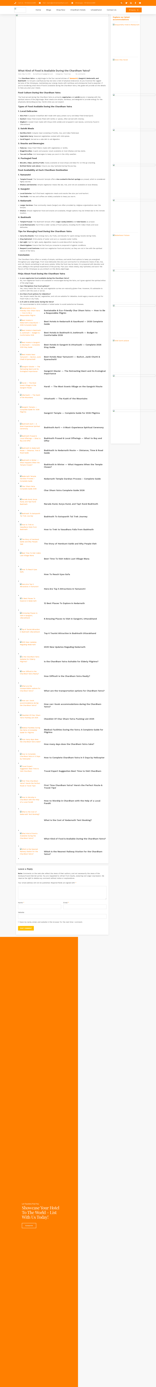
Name (21, 903)
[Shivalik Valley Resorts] (134, 145)
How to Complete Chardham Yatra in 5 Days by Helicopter (74, 757)
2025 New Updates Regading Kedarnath (64, 647)
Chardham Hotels (77, 10)
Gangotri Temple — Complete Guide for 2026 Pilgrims (72, 413)
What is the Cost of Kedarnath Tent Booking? (68, 820)
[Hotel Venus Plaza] (134, 390)
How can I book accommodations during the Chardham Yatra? (72, 705)
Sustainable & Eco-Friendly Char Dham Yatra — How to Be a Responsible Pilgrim (74, 311)
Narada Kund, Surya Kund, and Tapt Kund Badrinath (71, 504)
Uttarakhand (96, 10)
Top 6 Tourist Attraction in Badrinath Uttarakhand (70, 633)
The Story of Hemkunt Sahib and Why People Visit (70, 543)
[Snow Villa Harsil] (134, 74)
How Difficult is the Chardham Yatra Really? (67, 676)
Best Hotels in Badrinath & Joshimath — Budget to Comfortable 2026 (71, 333)
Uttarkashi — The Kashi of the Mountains (65, 398)
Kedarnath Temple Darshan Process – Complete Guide (72, 478)
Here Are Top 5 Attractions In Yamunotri (64, 589)
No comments (80, 74)
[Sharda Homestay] (134, 180)
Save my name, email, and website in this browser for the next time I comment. (51, 922)
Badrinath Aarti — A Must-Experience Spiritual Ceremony (74, 427)
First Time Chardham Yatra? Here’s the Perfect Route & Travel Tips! (73, 786)
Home (38, 10)
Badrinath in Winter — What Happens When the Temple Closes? (73, 465)
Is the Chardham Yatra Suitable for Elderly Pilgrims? (71, 661)
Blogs (48, 10)
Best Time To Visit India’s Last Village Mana (66, 558)
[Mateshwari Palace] (134, 250)
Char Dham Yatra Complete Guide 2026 (64, 490)
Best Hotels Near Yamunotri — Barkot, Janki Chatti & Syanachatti (72, 358)
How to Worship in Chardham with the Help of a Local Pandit (72, 802)
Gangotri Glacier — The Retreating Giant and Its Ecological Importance (75, 372)
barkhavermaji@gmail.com (44, 74)
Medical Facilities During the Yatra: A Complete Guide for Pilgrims (73, 730)
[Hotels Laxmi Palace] (134, 355)
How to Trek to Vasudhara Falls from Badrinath (69, 529)
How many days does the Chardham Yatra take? (69, 744)
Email (66, 903)
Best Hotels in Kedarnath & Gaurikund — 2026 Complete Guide (73, 322)
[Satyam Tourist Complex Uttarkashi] (134, 215)
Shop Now (60, 10)
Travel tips (67, 74)
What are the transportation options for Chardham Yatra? (74, 690)
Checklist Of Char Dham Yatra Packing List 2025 (69, 719)
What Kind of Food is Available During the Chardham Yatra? (75, 838)
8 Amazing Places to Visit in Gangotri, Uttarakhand (70, 618)
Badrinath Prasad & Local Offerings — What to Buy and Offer (73, 439)
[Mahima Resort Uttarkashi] (134, 285)
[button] (121, 3)
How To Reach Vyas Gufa (57, 574)
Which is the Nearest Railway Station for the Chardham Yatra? (73, 852)
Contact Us (111, 10)
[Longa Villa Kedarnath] (134, 320)
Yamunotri (73, 78)
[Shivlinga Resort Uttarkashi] (134, 110)
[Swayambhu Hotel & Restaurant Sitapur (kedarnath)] (134, 39)
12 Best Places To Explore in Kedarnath (64, 603)
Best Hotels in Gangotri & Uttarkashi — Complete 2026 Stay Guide (72, 345)
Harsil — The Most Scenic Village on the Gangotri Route (73, 386)
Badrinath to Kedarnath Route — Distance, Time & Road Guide (73, 451)
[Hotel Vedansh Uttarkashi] (134, 426)
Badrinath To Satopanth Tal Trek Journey (65, 516)
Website (21, 912)
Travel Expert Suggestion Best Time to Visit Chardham (72, 771)
